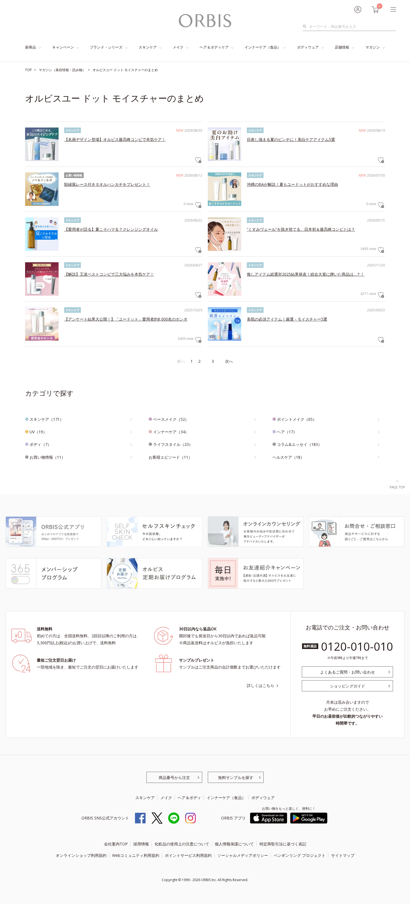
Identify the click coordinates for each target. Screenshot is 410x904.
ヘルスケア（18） (288, 457)
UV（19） (38, 431)
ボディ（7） (40, 444)
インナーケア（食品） (263, 47)
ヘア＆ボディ (189, 797)
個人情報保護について (234, 844)
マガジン (372, 47)
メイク (178, 47)
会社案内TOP (116, 844)
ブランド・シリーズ (106, 47)
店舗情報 (342, 47)
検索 (306, 26)
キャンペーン (63, 47)
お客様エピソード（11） (170, 457)
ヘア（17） (287, 431)
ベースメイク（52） (171, 419)
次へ (229, 361)
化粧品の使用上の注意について (182, 844)
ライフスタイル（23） (173, 444)
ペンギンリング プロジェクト (299, 855)
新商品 (30, 47)
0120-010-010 (357, 646)
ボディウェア (308, 47)
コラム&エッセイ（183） (299, 444)
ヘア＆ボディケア (214, 47)
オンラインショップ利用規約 (81, 855)
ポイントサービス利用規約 (188, 855)
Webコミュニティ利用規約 (135, 855)
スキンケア (148, 47)
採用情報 (141, 844)
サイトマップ (342, 855)
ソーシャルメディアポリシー (242, 855)
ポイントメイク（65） (297, 419)
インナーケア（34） (171, 431)
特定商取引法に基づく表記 (282, 844)
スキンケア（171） (47, 419)
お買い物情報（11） (47, 457)
